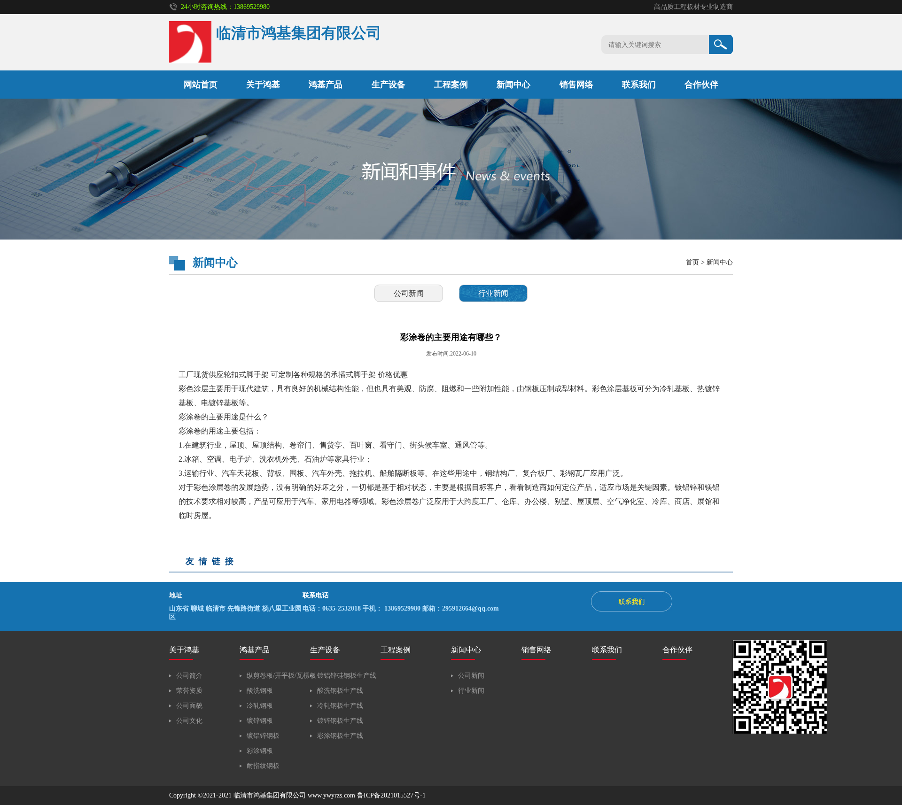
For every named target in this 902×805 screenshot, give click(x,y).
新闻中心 (513, 84)
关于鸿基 (263, 84)
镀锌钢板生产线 (340, 720)
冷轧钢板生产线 (340, 705)
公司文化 (189, 720)
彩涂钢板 (260, 750)
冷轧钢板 (260, 705)
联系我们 (639, 84)
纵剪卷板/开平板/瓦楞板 (281, 675)
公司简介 (189, 675)
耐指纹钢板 (263, 765)
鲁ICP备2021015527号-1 (391, 795)
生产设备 (388, 84)
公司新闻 (409, 293)
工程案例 (451, 84)
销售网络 (576, 84)
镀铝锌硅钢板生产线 (346, 675)
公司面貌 (189, 705)
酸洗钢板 (260, 690)
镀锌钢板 (260, 720)
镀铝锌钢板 (263, 735)
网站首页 (201, 84)
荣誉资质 (189, 690)
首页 (692, 262)
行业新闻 (493, 293)
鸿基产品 (325, 84)
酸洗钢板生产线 (340, 690)
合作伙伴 (701, 84)
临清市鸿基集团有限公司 (269, 795)
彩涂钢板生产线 (340, 735)
